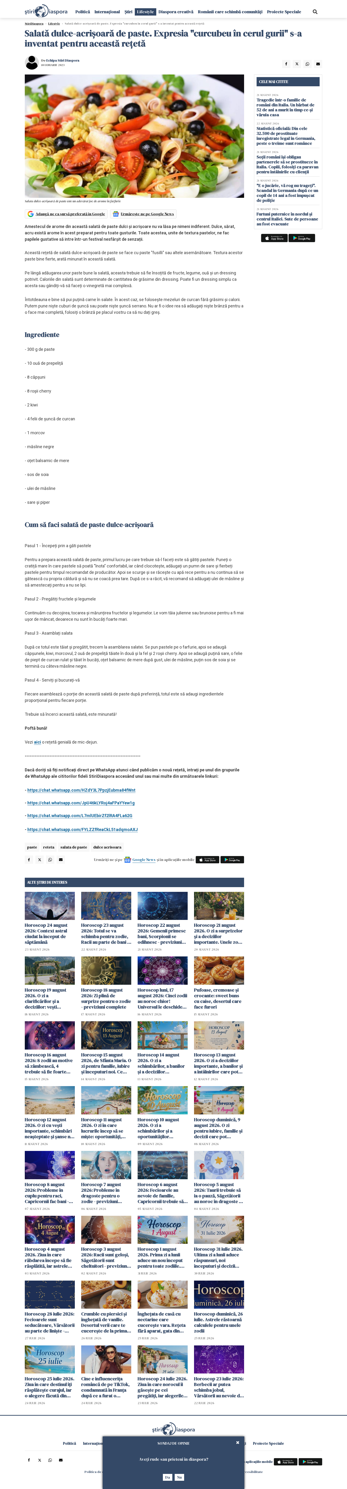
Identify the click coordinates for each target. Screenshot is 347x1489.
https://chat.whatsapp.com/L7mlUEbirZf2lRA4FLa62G (79, 815)
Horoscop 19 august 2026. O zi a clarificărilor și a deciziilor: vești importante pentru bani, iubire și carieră (47, 998)
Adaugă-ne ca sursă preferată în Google (70, 213)
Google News (144, 859)
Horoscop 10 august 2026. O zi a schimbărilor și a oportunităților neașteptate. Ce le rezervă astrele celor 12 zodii (162, 1128)
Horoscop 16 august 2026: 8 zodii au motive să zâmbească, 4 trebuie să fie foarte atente (49, 1063)
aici (37, 742)
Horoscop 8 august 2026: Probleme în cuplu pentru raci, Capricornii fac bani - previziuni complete (47, 1193)
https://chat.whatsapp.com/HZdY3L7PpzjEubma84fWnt (81, 790)
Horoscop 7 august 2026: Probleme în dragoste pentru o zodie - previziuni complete (101, 1193)
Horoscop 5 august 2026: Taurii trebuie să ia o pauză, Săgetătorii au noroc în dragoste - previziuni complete (217, 1193)
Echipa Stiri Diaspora (62, 60)
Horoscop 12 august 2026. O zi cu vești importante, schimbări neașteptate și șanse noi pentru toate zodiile (49, 1128)
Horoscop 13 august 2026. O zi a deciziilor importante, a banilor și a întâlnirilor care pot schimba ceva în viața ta (219, 1063)
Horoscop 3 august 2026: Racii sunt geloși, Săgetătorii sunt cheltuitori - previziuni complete (105, 1257)
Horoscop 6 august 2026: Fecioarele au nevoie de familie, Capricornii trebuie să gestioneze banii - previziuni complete (161, 1193)
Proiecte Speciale (284, 11)
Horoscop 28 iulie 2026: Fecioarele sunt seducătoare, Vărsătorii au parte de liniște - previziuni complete (50, 1322)
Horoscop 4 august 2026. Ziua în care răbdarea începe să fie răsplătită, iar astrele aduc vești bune (48, 1257)
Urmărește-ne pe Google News (147, 213)
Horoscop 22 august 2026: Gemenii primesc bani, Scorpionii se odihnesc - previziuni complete (162, 933)
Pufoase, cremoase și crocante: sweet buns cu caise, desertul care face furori (217, 998)
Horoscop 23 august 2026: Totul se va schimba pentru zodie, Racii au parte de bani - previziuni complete (105, 933)
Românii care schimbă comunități (230, 11)
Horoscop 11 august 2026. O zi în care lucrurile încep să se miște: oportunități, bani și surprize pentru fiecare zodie (105, 1128)
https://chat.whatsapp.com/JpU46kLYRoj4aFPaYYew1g (81, 802)
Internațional (107, 11)
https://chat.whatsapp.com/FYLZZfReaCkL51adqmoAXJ (82, 829)
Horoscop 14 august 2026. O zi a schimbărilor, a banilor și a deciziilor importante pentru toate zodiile (161, 1063)
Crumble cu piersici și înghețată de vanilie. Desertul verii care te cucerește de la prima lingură (104, 1322)
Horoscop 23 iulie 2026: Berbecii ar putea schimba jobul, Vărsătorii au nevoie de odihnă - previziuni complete (219, 1387)
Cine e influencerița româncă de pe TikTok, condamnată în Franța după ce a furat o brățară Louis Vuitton (105, 1387)
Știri (128, 11)
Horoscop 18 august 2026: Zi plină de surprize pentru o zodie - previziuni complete (106, 998)
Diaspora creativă (176, 11)
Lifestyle (145, 11)
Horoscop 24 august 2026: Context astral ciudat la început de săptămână (46, 933)
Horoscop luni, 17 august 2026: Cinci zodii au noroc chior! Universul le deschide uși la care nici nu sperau (162, 998)
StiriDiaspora (34, 23)
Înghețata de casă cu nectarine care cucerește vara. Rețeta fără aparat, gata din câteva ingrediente (162, 1322)
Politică (83, 11)
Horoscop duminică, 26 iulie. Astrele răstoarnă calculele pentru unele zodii (218, 1322)
